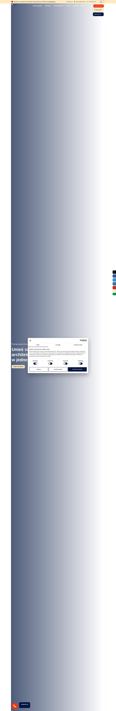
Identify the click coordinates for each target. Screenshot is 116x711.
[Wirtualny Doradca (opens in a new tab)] (114, 294)
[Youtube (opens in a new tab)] (114, 287)
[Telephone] (114, 291)
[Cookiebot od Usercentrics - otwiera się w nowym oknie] (81, 340)
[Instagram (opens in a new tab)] (114, 283)
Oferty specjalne (37, 5)
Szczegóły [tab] (58, 344)
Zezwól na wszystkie (77, 369)
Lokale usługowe (58, 5)
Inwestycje (48, 5)
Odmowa (39, 369)
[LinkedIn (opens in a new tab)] (114, 280)
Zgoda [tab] (37, 344)
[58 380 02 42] (15, 706)
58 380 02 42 (24, 704)
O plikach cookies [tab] (78, 344)
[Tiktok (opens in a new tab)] (114, 272)
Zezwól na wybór (58, 369)
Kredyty (75, 5)
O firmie (68, 5)
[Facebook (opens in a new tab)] (114, 276)
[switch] (50, 364)
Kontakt (82, 5)
